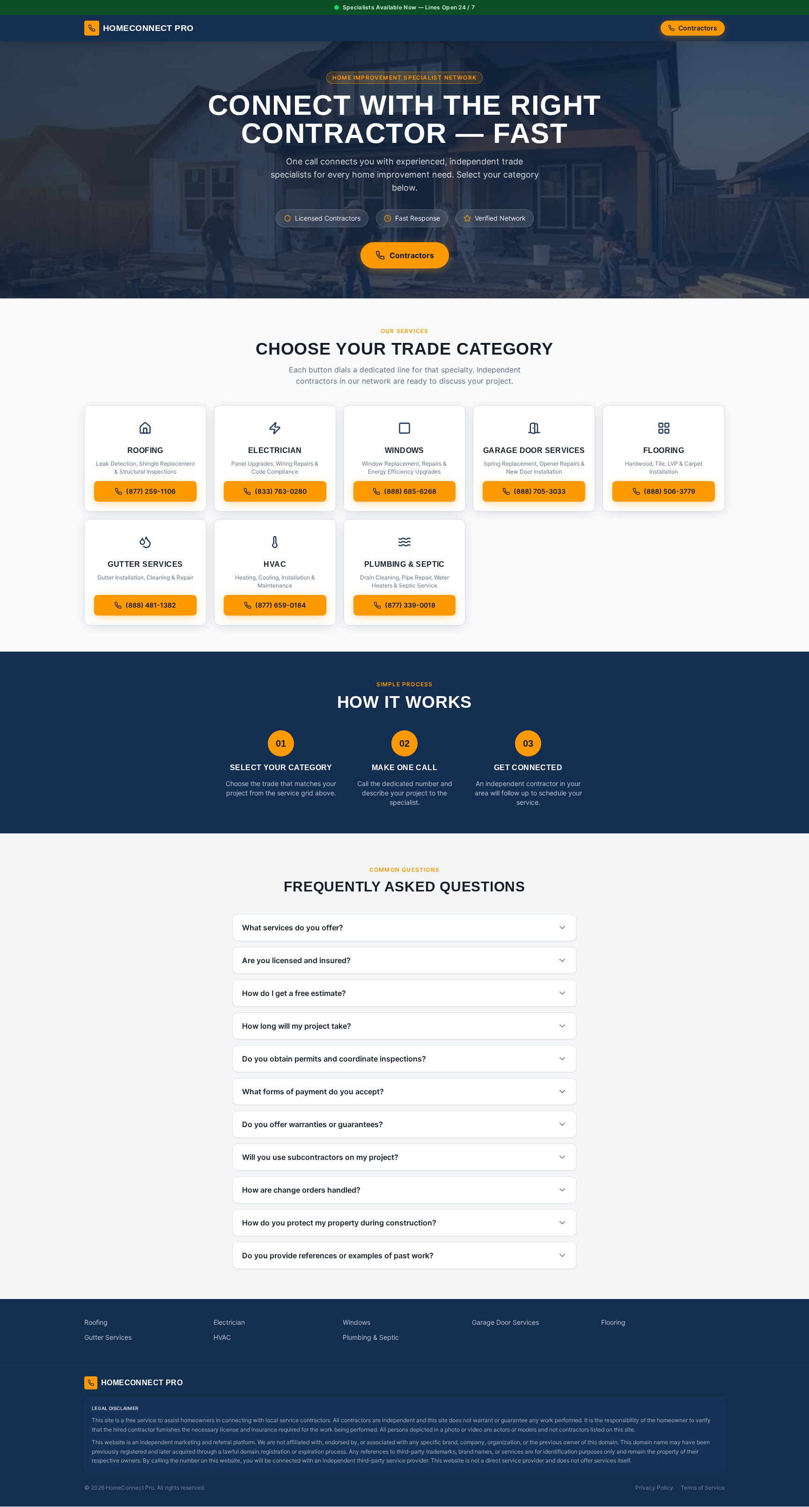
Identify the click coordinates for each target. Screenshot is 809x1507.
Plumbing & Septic (371, 1337)
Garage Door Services (505, 1322)
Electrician (229, 1322)
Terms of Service (703, 1487)
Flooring (613, 1322)
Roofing (96, 1322)
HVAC (222, 1337)
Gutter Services (108, 1337)
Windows (356, 1322)
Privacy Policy (654, 1487)
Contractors (697, 28)
